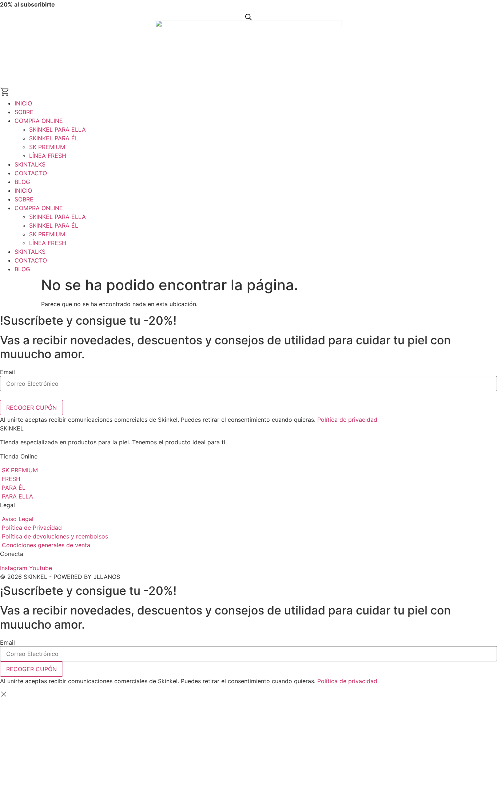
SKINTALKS (30, 164)
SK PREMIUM (47, 147)
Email (7, 372)
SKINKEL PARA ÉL (53, 138)
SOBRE (24, 112)
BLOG (22, 181)
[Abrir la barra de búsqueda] (248, 17)
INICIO (23, 103)
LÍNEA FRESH (47, 155)
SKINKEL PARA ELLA (57, 129)
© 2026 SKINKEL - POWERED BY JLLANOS (60, 576)
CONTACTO (31, 173)
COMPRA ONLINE (39, 120)
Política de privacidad (347, 419)
